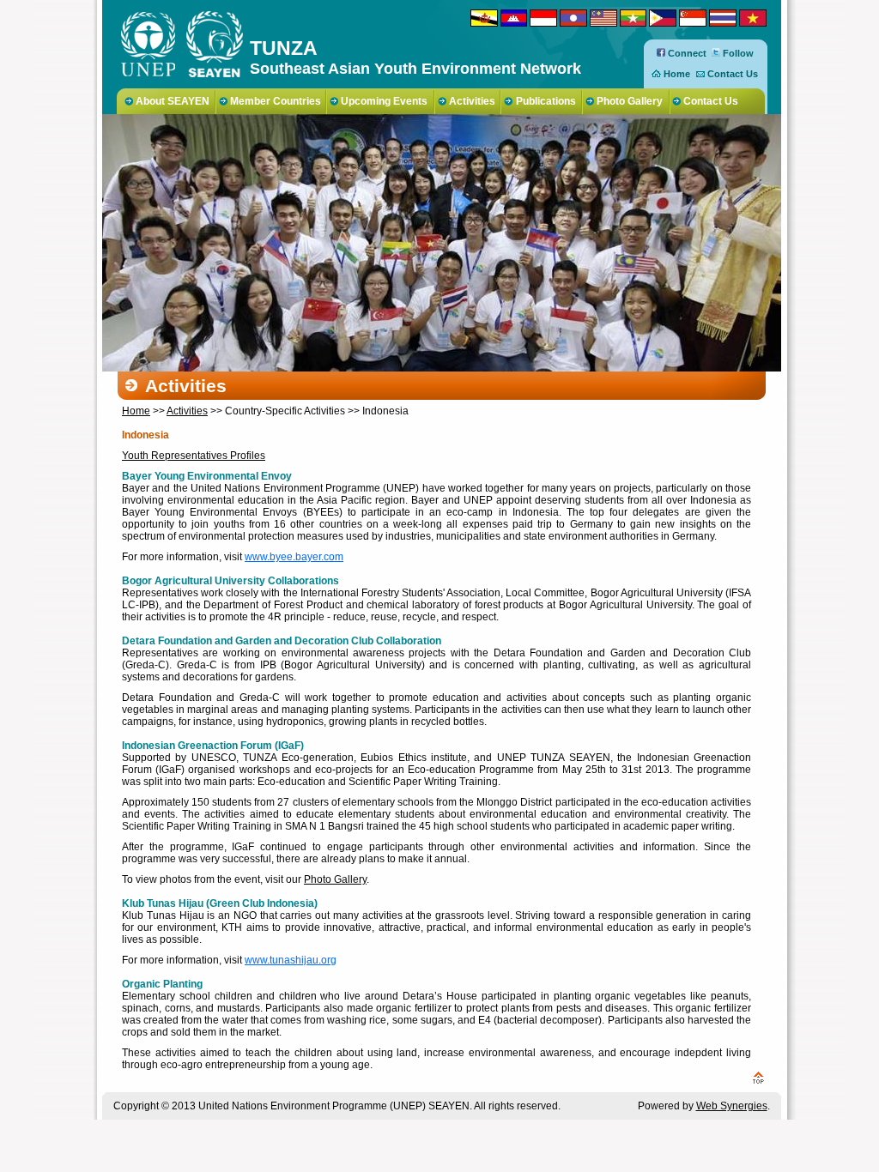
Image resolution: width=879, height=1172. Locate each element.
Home (677, 74)
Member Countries (275, 101)
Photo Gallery (630, 101)
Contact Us (732, 74)
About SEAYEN (172, 101)
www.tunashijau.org (290, 960)
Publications (546, 101)
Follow (737, 53)
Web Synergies (731, 1106)
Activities (472, 101)
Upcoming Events (384, 101)
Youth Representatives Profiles (193, 456)
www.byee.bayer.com (294, 557)
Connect (685, 53)
